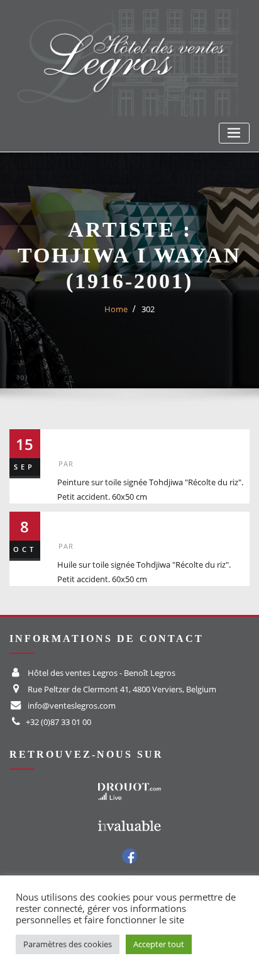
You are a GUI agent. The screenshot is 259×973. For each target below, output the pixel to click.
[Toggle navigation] (234, 133)
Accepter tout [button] (158, 944)
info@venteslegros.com (72, 705)
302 (148, 309)
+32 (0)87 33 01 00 (58, 722)
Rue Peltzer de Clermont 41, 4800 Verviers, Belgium (122, 689)
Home (116, 309)
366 (71, 522)
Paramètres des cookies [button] (67, 944)
